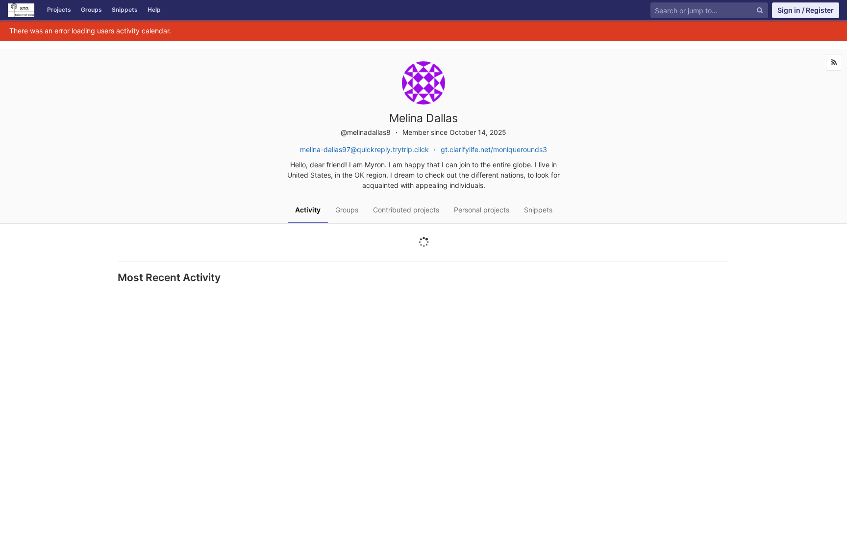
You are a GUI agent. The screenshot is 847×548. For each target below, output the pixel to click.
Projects (59, 9)
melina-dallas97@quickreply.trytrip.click (364, 149)
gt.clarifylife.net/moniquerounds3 (494, 149)
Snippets (125, 9)
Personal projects (481, 210)
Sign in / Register (805, 10)
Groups (91, 9)
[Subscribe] (834, 62)
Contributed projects (406, 210)
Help (154, 9)
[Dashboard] (21, 10)
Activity (308, 210)
